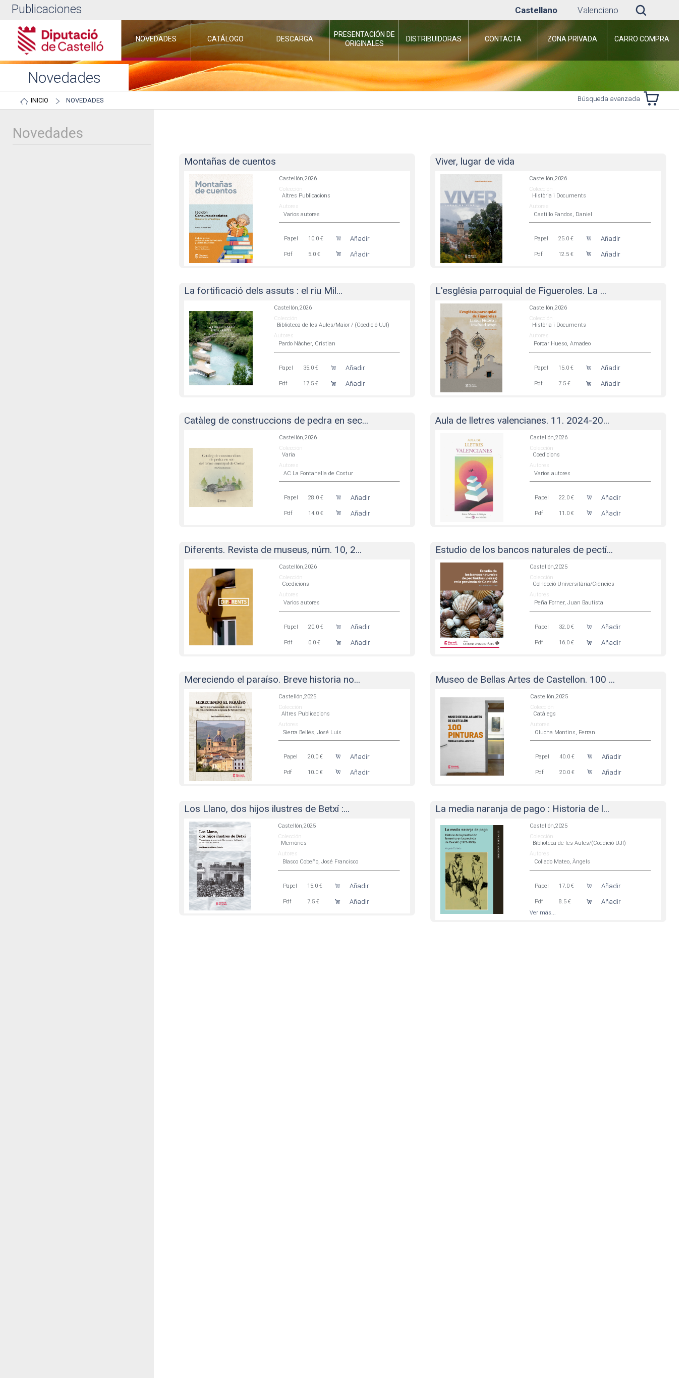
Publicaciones (47, 9)
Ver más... (543, 912)
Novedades (85, 100)
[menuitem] (156, 40)
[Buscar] (649, 10)
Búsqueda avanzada (609, 99)
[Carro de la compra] (653, 98)
